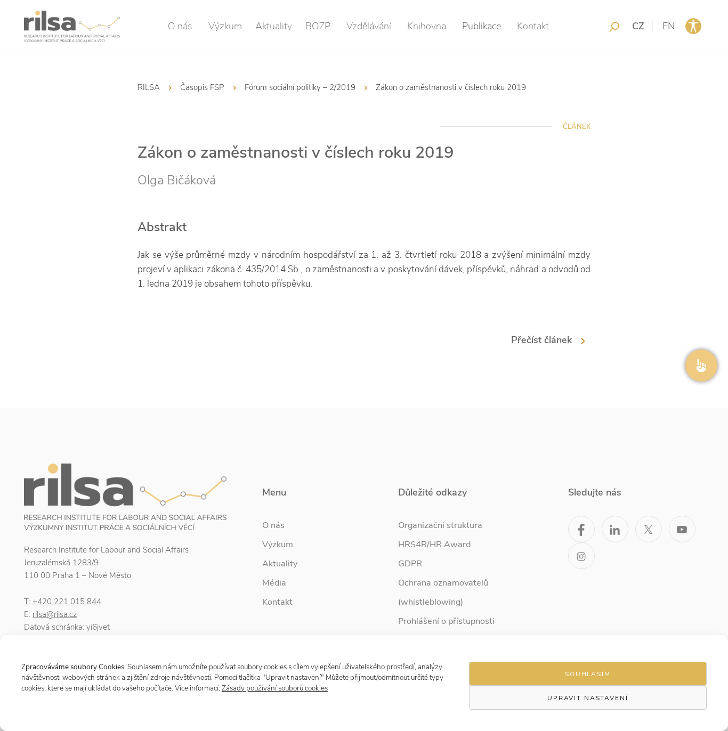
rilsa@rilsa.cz (55, 614)
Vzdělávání (368, 26)
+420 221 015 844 (67, 601)
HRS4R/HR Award (434, 544)
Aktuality (273, 26)
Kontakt (533, 26)
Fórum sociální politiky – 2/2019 (300, 87)
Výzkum (225, 26)
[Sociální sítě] (701, 365)
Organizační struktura (440, 525)
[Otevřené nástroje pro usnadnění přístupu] (693, 26)
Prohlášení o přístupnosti (446, 621)
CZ (638, 26)
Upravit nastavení (587, 698)
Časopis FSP (202, 87)
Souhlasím (588, 674)
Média (274, 583)
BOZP (317, 26)
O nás (180, 26)
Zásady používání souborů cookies (275, 688)
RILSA (148, 87)
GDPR (410, 564)
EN (668, 26)
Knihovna (426, 26)
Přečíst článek (541, 340)
